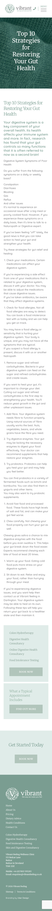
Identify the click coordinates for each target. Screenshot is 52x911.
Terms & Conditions (26, 892)
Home (9, 805)
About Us (10, 809)
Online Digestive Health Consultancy (23, 652)
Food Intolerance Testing (24, 660)
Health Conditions (15, 822)
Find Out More (26, 709)
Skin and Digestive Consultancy (22, 847)
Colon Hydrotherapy (21, 633)
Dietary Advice (13, 818)
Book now (26, 671)
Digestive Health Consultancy (19, 641)
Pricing (9, 814)
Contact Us (11, 827)
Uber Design (23, 898)
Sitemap (9, 892)
